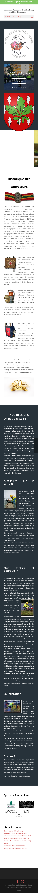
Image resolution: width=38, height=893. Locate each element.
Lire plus (19, 81)
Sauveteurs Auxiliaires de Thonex (15, 848)
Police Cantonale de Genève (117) (15, 833)
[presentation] (17, 816)
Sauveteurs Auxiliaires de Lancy (14, 846)
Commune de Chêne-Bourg (13, 831)
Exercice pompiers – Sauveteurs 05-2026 (19, 73)
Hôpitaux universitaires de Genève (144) (17, 836)
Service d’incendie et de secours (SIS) (16, 838)
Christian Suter (21, 885)
